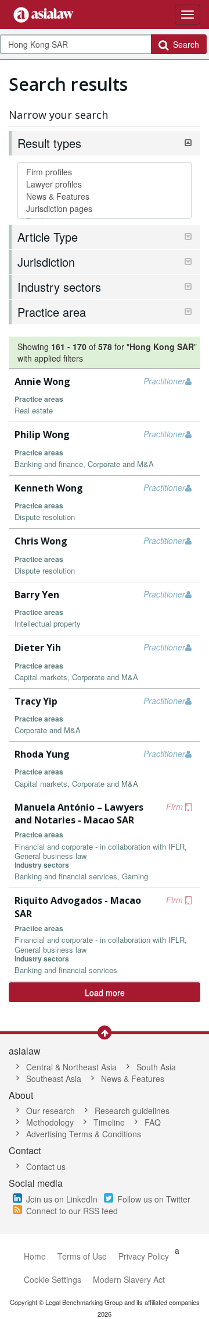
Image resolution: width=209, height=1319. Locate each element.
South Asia (156, 1067)
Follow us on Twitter (153, 1199)
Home (35, 1256)
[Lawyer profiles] (104, 184)
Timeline (109, 1122)
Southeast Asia (53, 1078)
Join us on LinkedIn (62, 1199)
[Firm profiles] (104, 172)
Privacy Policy (143, 1256)
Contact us (46, 1166)
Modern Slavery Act (129, 1279)
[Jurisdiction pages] (104, 209)
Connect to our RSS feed (72, 1211)
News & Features (132, 1078)
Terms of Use (82, 1256)
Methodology (50, 1122)
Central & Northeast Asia (71, 1067)
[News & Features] (104, 196)
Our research (50, 1110)
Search (183, 44)
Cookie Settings (52, 1279)
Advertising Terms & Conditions (83, 1134)
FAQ (153, 1122)
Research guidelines (132, 1110)
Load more (105, 992)
